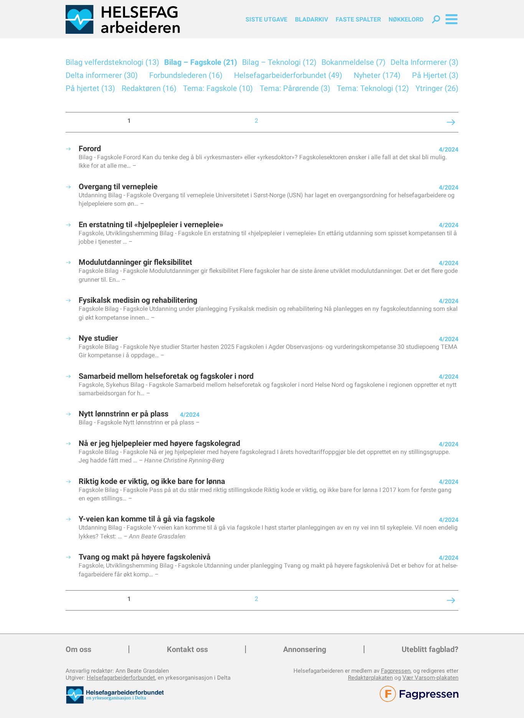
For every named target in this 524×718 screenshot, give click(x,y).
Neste (389, 122)
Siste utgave (266, 19)
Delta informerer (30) (102, 75)
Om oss (78, 649)
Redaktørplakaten (370, 677)
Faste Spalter (358, 19)
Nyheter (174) (377, 75)
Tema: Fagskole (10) (218, 88)
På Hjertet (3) (435, 75)
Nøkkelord (406, 19)
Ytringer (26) (436, 88)
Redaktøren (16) (149, 88)
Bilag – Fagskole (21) (200, 62)
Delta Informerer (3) (424, 62)
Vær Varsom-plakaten (430, 677)
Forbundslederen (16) (185, 75)
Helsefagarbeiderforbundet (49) (288, 75)
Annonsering (304, 649)
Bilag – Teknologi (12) (279, 62)
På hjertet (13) (90, 88)
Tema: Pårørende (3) (295, 88)
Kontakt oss (187, 649)
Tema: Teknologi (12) (373, 88)
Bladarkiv (311, 19)
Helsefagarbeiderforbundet (121, 677)
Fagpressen (395, 670)
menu (451, 19)
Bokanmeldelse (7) (353, 62)
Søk (436, 19)
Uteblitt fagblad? (430, 649)
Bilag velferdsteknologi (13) (112, 62)
